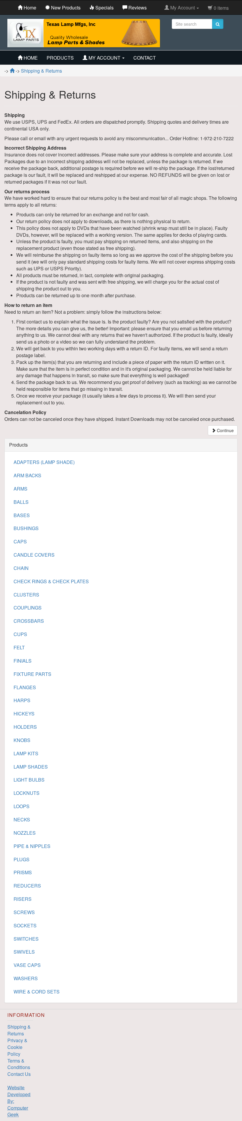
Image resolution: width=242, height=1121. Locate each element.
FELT (19, 647)
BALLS (21, 502)
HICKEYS (24, 713)
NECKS (22, 819)
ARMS (20, 488)
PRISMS (23, 872)
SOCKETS (25, 925)
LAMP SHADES (31, 766)
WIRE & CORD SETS (37, 991)
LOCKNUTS (27, 793)
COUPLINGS (28, 607)
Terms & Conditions (18, 1064)
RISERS (23, 899)
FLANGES (25, 687)
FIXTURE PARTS (32, 674)
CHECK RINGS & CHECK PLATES (51, 581)
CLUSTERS (26, 594)
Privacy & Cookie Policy (17, 1047)
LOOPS (22, 806)
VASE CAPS (27, 965)
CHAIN (21, 568)
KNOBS (22, 740)
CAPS (20, 541)
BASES (22, 515)
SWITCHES (26, 938)
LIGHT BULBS (29, 779)
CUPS (20, 634)
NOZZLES (25, 832)
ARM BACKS (27, 475)
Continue (225, 430)
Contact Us (19, 1074)
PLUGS (22, 859)
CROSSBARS (29, 620)
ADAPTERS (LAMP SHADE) (44, 462)
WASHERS (26, 978)
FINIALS (23, 660)
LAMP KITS (26, 753)
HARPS (22, 700)
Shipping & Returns (19, 1030)
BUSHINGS (26, 528)
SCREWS (24, 912)
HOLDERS (25, 726)
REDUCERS (27, 885)
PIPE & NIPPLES (32, 846)
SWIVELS (24, 951)
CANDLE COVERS (34, 554)
